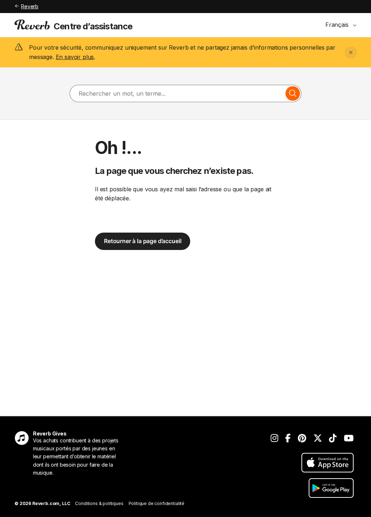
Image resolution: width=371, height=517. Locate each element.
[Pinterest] (302, 438)
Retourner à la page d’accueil (142, 241)
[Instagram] (274, 438)
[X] (317, 438)
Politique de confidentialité (157, 503)
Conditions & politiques (99, 503)
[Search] (292, 93)
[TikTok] (332, 438)
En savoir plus (75, 57)
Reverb (29, 6)
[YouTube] (349, 438)
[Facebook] (287, 438)
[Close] (351, 52)
